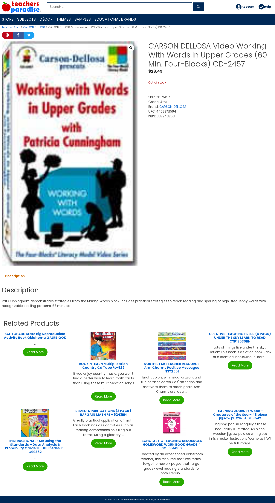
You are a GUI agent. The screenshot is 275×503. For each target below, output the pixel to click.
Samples (82, 19)
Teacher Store (11, 27)
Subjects (26, 19)
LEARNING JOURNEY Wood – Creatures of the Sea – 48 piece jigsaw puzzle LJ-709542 (240, 414)
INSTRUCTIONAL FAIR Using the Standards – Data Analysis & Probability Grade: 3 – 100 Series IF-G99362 (35, 446)
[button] (131, 48)
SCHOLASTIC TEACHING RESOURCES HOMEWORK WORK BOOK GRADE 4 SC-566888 (172, 444)
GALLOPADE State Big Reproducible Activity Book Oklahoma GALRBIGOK (35, 335)
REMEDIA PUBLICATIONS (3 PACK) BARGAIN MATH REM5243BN (103, 412)
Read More (35, 352)
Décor (46, 19)
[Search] (198, 6)
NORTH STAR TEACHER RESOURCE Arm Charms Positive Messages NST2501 (171, 367)
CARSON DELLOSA (34, 27)
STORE (7, 19)
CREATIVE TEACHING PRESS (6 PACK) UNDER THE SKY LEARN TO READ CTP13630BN (240, 337)
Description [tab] (15, 276)
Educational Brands (115, 19)
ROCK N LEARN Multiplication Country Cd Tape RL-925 (103, 365)
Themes (63, 19)
